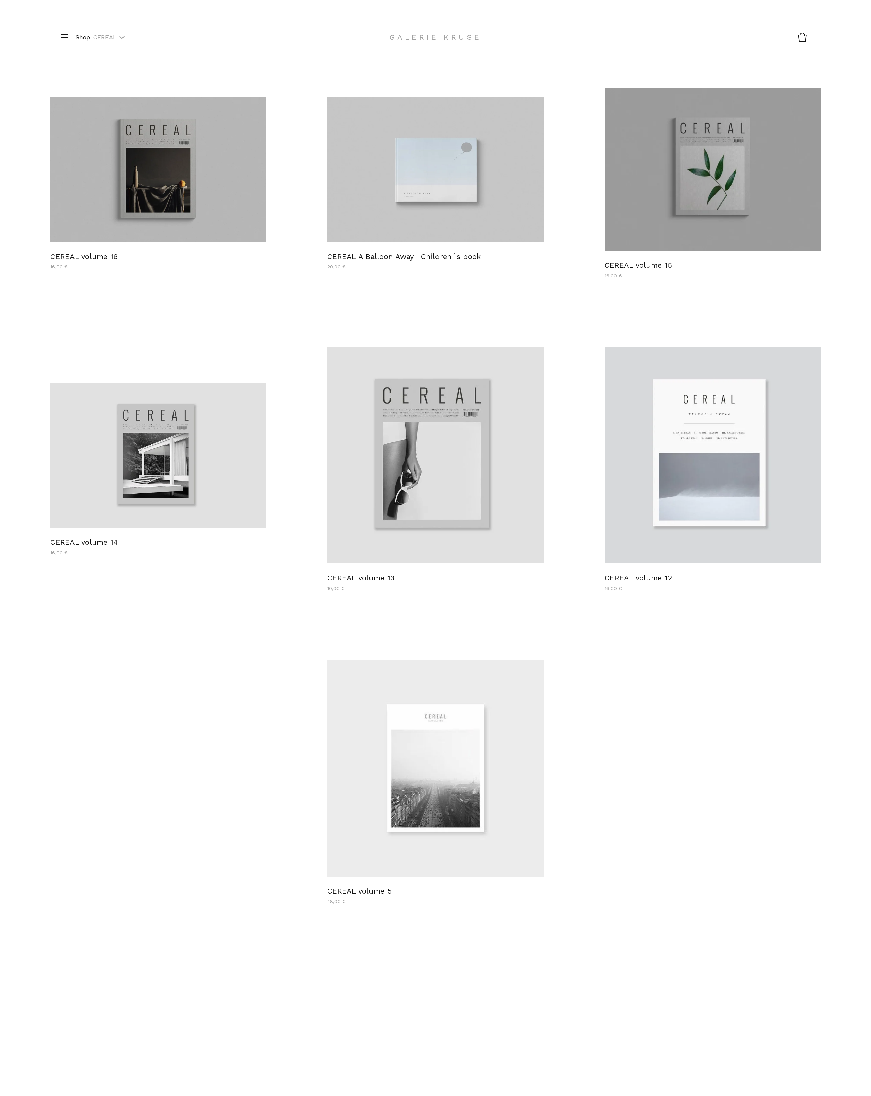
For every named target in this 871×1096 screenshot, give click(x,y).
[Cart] (802, 40)
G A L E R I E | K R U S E (434, 37)
